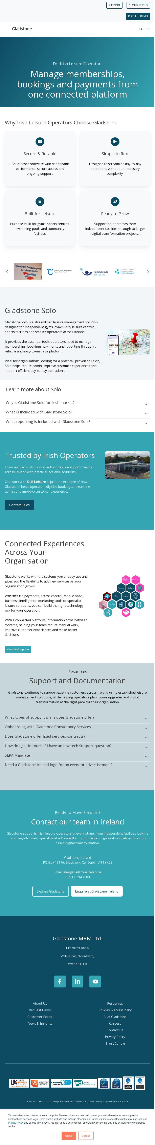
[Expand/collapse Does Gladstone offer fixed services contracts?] (143, 737)
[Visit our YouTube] (94, 981)
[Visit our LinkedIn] (76, 981)
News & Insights (39, 1023)
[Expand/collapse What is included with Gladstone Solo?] (143, 413)
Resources (113, 1003)
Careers (113, 1023)
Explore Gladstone (49, 890)
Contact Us (113, 1029)
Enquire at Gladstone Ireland (95, 890)
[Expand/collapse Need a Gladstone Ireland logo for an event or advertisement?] (143, 766)
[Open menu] (145, 29)
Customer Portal (39, 1016)
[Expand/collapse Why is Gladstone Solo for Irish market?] (143, 404)
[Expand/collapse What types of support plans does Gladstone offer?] (143, 718)
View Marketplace (18, 648)
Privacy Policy (20, 1122)
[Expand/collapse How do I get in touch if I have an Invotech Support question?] (143, 747)
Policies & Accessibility (112, 1009)
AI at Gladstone (112, 1016)
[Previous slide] (7, 271)
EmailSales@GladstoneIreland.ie (76, 871)
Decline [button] (84, 1135)
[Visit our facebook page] (58, 981)
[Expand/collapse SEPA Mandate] (143, 756)
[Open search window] (138, 29)
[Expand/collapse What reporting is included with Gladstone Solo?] (143, 422)
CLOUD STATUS (135, 5)
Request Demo (39, 1009)
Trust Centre (113, 1043)
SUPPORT (111, 5)
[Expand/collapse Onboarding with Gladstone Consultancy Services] (143, 728)
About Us (39, 1003)
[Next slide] (145, 271)
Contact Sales (19, 504)
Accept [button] (67, 1135)
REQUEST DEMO (135, 16)
